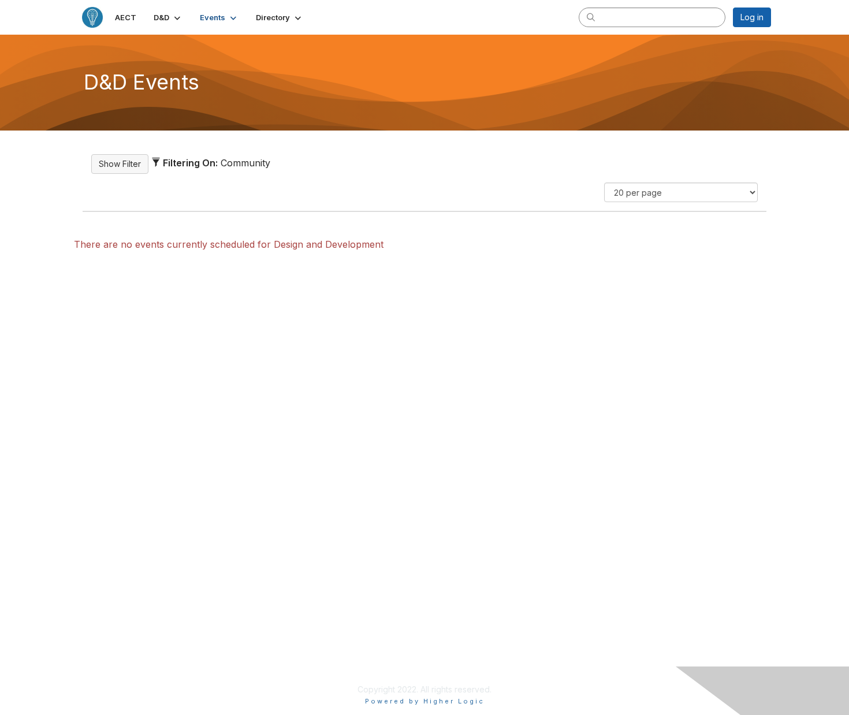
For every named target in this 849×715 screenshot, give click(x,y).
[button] (168, 17)
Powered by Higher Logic (425, 701)
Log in (752, 17)
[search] (591, 17)
